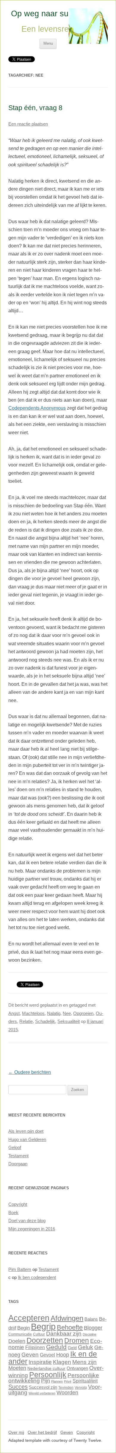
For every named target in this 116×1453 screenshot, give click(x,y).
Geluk (85, 1347)
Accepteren (28, 1318)
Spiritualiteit (85, 1380)
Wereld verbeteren (42, 1393)
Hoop (62, 1354)
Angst (14, 1013)
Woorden (67, 1393)
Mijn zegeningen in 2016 (31, 1229)
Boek (13, 1212)
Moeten (17, 1368)
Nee (67, 1013)
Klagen (62, 1362)
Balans (91, 1319)
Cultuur (39, 1334)
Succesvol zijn (43, 1387)
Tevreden (65, 1388)
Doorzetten (44, 1340)
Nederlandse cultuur (46, 1368)
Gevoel (47, 1354)
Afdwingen (67, 1318)
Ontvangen (77, 1368)
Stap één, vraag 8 (35, 108)
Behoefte (70, 1327)
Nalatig (53, 1013)
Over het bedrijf (42, 1432)
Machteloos (33, 1013)
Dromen (76, 1340)
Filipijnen (35, 1347)
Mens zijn (84, 1362)
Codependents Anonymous (37, 408)
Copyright (17, 1204)
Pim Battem (19, 1269)
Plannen (57, 1381)
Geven (30, 1354)
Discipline (89, 1334)
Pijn (45, 1381)
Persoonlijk (47, 1374)
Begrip (43, 1326)
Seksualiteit (68, 1021)
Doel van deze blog (27, 1220)
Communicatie (20, 1334)
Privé (67, 1381)
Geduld (56, 1346)
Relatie (26, 1021)
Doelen (16, 1341)
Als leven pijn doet (25, 1131)
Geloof (14, 1147)
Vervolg (81, 1388)
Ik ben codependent (37, 1277)
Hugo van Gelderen (27, 1139)
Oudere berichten (29, 1072)
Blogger (93, 1328)
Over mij (16, 1432)
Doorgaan (17, 1163)
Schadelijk (45, 1021)
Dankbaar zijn (63, 1333)
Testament (18, 1155)
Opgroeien (83, 1013)
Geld (72, 1347)
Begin (23, 1328)
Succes (18, 1386)
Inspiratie (40, 1362)
